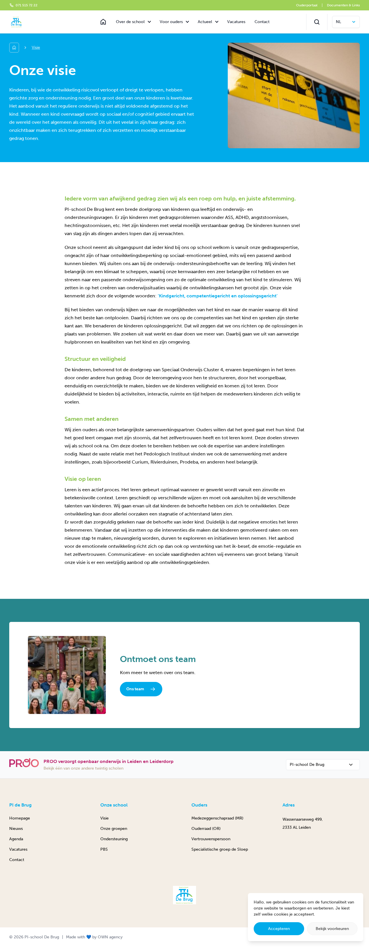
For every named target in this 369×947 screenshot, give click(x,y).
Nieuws (16, 828)
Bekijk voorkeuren (332, 928)
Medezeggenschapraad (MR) (217, 818)
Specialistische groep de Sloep (219, 849)
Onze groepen (113, 828)
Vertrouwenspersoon (210, 839)
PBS (104, 849)
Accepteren (279, 928)
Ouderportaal (306, 5)
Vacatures (236, 21)
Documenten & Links (343, 5)
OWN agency (110, 937)
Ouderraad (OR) (206, 828)
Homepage (19, 818)
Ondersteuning (114, 839)
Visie (104, 818)
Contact (262, 21)
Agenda (16, 839)
